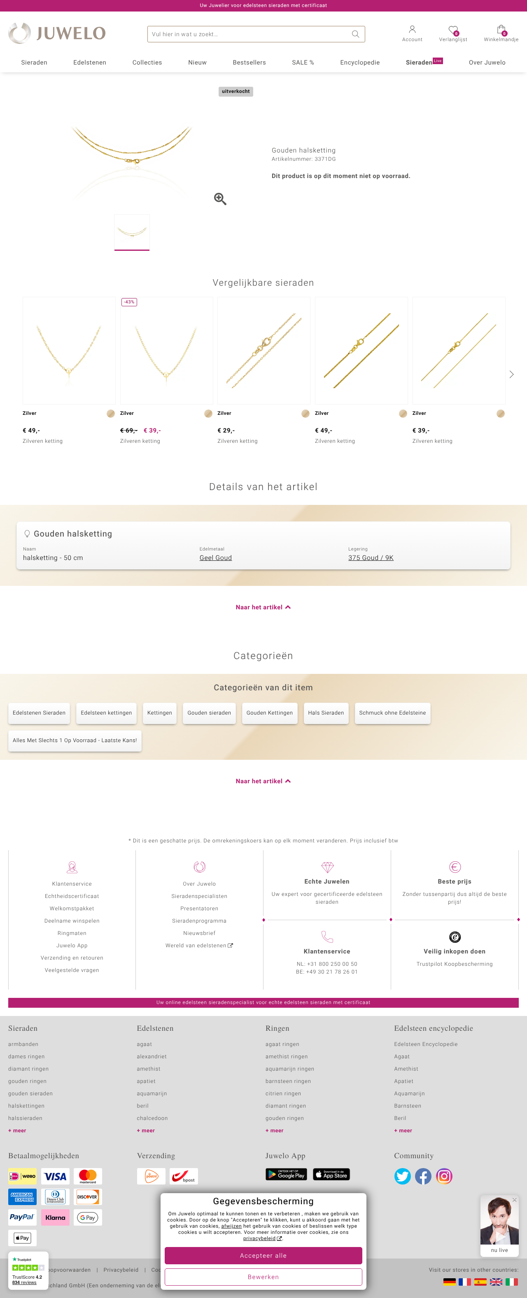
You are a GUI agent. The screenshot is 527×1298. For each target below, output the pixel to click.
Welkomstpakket (72, 909)
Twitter (402, 1176)
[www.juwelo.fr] (465, 1282)
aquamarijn (152, 1094)
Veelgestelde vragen (72, 970)
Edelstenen (89, 62)
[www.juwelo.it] (512, 1282)
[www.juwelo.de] (449, 1282)
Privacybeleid (120, 1270)
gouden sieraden (30, 1094)
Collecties (147, 62)
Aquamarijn (409, 1094)
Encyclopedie (360, 62)
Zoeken (357, 34)
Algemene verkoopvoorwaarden (49, 1270)
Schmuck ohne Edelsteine (392, 713)
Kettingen (160, 713)
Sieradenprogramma (199, 921)
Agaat (402, 1057)
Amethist (406, 1069)
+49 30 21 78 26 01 (332, 972)
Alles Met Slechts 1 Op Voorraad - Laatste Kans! (75, 741)
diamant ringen (28, 1069)
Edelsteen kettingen (106, 713)
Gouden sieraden (209, 713)
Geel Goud (216, 558)
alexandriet (152, 1057)
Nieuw (197, 62)
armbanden (23, 1044)
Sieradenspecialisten (199, 896)
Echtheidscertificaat (72, 896)
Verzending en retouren (72, 958)
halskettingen (26, 1106)
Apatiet (404, 1081)
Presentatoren (199, 909)
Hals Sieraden (326, 713)
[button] (412, 34)
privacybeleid (259, 1238)
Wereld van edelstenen (196, 946)
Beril (400, 1118)
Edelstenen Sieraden (39, 713)
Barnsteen (408, 1106)
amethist (149, 1069)
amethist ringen (287, 1057)
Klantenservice (72, 884)
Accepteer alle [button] (263, 1256)
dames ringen (26, 1057)
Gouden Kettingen (270, 713)
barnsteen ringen (288, 1081)
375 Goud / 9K (371, 558)
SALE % (303, 62)
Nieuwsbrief (199, 933)
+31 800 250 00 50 (333, 964)
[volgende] (510, 374)
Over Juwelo (487, 62)
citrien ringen (283, 1094)
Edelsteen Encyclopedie (426, 1044)
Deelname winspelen (72, 921)
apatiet (146, 1081)
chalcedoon (152, 1118)
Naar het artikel (259, 607)
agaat (144, 1044)
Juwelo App (72, 946)
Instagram (444, 1176)
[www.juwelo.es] (480, 1282)
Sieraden (34, 62)
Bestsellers (249, 62)
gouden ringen (27, 1081)
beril (143, 1106)
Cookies (162, 1270)
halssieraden (25, 1118)
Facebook (423, 1176)
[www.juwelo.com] (496, 1282)
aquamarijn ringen (290, 1069)
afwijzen (232, 1226)
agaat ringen (282, 1044)
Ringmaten (72, 933)
